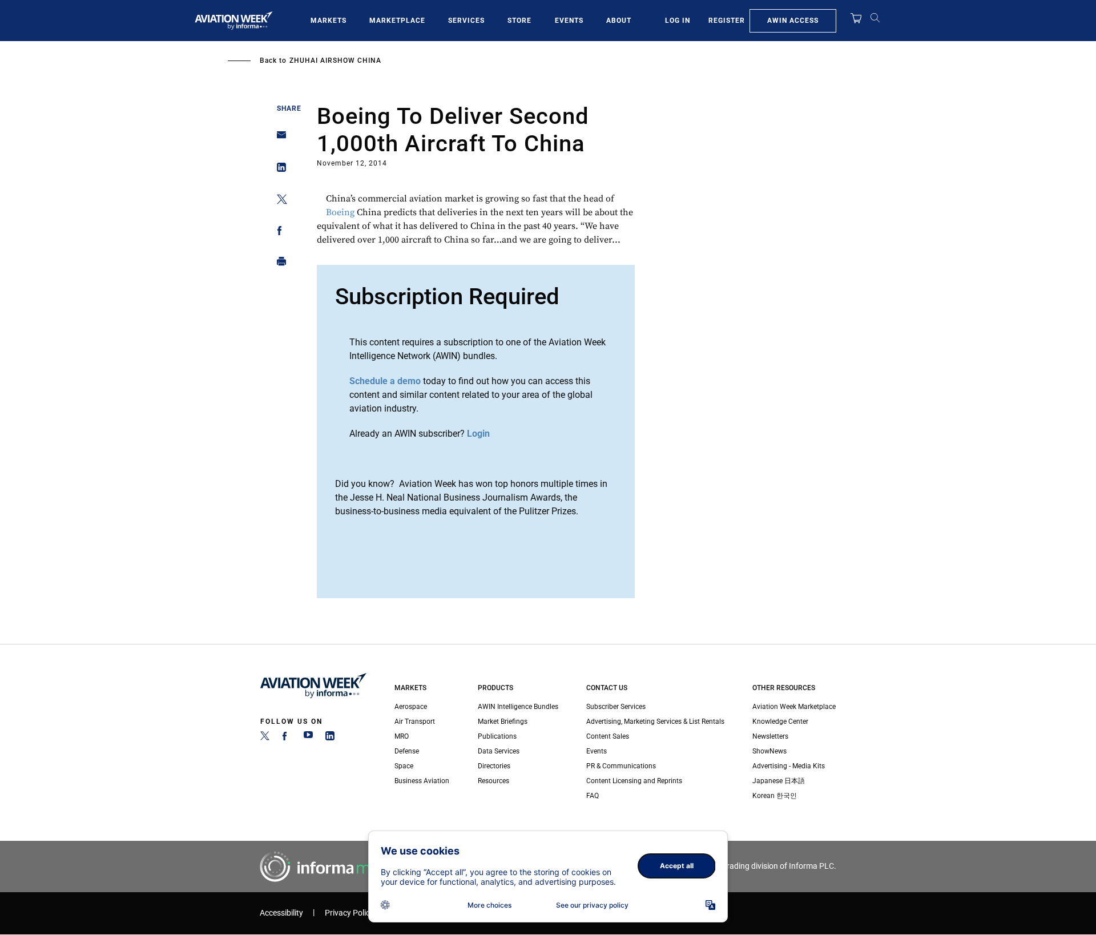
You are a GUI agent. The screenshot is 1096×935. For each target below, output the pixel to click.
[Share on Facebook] (278, 232)
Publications (497, 736)
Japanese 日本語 (778, 781)
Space (403, 766)
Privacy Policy (349, 913)
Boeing (340, 212)
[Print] (278, 264)
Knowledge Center (780, 722)
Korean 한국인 (774, 796)
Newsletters (770, 736)
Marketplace (397, 21)
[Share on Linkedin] (278, 170)
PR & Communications (621, 766)
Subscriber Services (616, 707)
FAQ (592, 796)
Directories (494, 766)
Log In (677, 21)
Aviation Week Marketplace (794, 707)
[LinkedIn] (330, 738)
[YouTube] (308, 738)
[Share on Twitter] (278, 201)
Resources (493, 781)
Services (466, 21)
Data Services (498, 751)
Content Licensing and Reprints (634, 781)
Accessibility (281, 913)
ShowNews (769, 751)
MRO (401, 736)
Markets (328, 21)
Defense (406, 751)
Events (569, 21)
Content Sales (607, 736)
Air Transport (414, 722)
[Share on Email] (278, 138)
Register (726, 21)
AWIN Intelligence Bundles (518, 707)
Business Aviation (421, 781)
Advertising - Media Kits (788, 766)
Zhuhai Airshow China (335, 61)
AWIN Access (793, 21)
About (618, 21)
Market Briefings (502, 722)
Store (519, 21)
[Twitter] (264, 738)
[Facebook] (286, 738)
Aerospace (410, 707)
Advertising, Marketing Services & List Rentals (655, 722)
